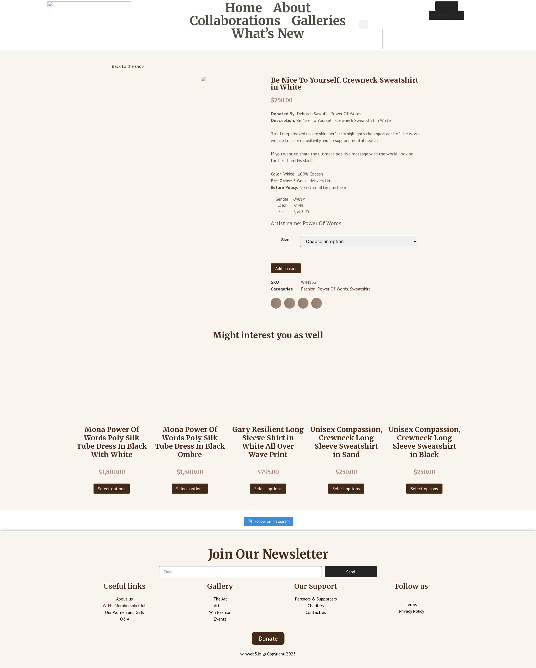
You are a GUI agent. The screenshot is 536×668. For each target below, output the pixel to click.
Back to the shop (128, 66)
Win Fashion (220, 612)
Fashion (308, 289)
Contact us (316, 612)
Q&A (124, 619)
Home (243, 7)
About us (124, 599)
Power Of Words (332, 289)
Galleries (319, 20)
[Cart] (370, 39)
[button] (446, 6)
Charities (316, 605)
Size (285, 240)
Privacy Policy (411, 611)
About (292, 7)
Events (220, 619)
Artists (220, 605)
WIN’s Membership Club (125, 605)
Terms (411, 604)
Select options (111, 488)
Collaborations (235, 20)
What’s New (268, 33)
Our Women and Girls (124, 612)
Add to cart (285, 268)
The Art (220, 599)
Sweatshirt (360, 289)
